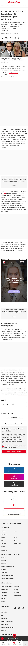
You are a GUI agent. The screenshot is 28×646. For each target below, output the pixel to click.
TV (14, 534)
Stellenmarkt (17, 554)
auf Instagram (13, 72)
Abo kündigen (4, 624)
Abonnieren (4, 592)
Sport (15, 531)
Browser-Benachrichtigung (7, 566)
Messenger (4, 560)
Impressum (4, 612)
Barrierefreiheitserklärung (7, 621)
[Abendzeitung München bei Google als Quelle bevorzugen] (19, 38)
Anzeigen (14, 185)
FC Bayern (3, 540)
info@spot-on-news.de (22, 394)
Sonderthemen (17, 595)
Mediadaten (17, 586)
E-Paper (3, 598)
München (3, 531)
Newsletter (3, 557)
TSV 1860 (3, 543)
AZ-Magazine (17, 592)
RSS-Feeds (3, 563)
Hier (3, 445)
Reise (15, 540)
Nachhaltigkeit (17, 543)
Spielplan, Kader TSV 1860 (7, 578)
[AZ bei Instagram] (19, 608)
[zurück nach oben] (14, 636)
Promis (6, 5)
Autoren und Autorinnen (6, 586)
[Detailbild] (25, 43)
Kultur (15, 537)
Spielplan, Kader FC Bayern (7, 575)
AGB (2, 615)
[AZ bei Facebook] (15, 608)
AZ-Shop (16, 589)
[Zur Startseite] (14, 3)
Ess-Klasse (3, 569)
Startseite (2, 5)
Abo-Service (4, 595)
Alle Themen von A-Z (6, 554)
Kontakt (3, 601)
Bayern (3, 537)
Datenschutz (4, 618)
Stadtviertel (4, 534)
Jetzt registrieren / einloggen (14, 451)
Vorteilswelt (4, 572)
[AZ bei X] (23, 608)
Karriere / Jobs (4, 589)
